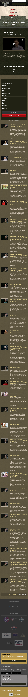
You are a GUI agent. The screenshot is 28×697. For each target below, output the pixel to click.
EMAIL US (14, 684)
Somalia (5, 105)
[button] (14, 43)
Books (16, 673)
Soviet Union (6, 103)
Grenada (5, 107)
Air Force (5, 95)
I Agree (11, 694)
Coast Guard (5, 91)
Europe (4, 100)
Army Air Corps (6, 88)
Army (4, 85)
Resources (6, 673)
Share (4, 63)
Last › (14, 594)
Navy (4, 90)
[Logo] (22, 40)
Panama (5, 108)
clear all (14, 112)
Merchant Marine (6, 93)
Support (14, 660)
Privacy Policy (16, 694)
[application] (14, 44)
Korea (4, 102)
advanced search (14, 115)
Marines (5, 87)
